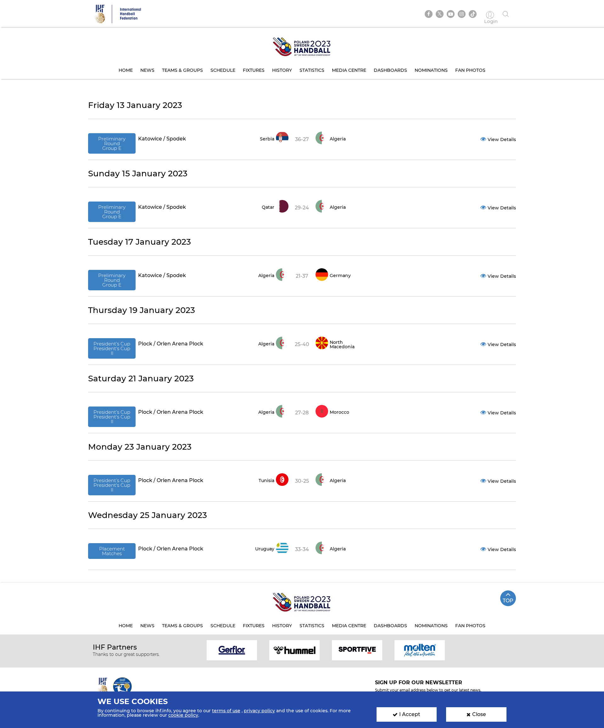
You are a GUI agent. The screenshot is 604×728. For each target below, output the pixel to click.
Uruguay (264, 549)
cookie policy (183, 715)
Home (126, 70)
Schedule (222, 70)
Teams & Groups (182, 70)
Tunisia (266, 480)
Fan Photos (470, 70)
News (147, 70)
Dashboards (390, 70)
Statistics (311, 70)
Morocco (339, 412)
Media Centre (349, 70)
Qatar (268, 207)
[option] (232, 649)
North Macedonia (342, 344)
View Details (502, 139)
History (282, 70)
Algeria (338, 139)
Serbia (267, 139)
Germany (340, 275)
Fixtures (254, 70)
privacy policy (259, 711)
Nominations (431, 70)
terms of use (226, 711)
